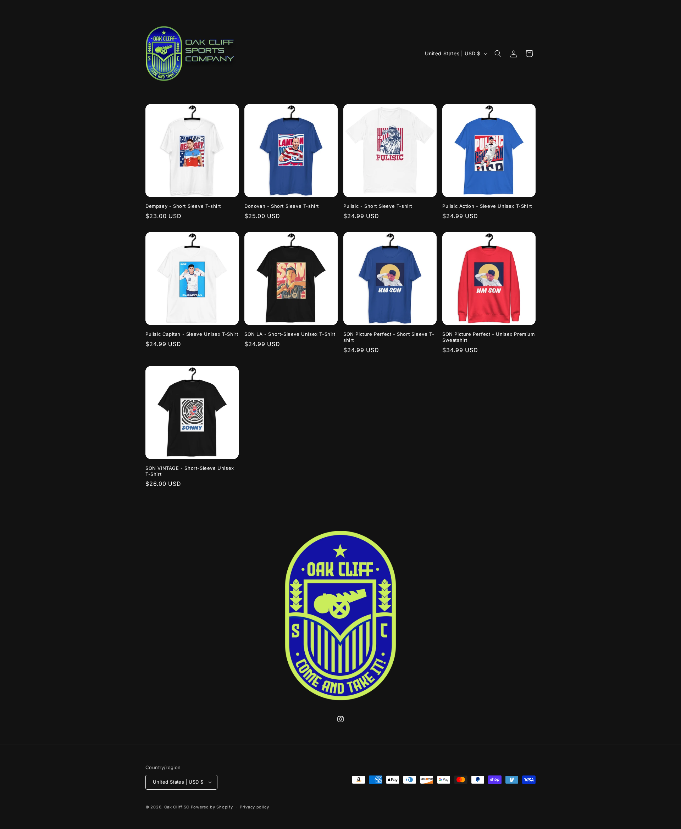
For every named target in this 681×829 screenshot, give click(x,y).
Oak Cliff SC (176, 807)
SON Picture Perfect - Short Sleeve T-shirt (388, 337)
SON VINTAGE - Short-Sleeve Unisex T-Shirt (189, 471)
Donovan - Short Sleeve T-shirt (281, 206)
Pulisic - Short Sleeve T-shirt (377, 206)
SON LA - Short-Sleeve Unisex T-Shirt (290, 334)
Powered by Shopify (212, 807)
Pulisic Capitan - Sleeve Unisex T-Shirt (191, 334)
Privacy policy (254, 807)
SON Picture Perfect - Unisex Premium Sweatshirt (488, 337)
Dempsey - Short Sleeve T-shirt (183, 206)
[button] (498, 53)
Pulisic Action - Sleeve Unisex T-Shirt (487, 206)
